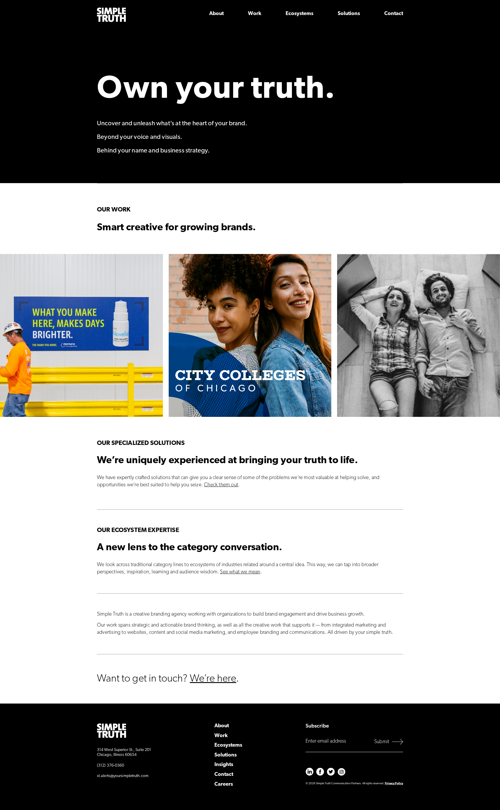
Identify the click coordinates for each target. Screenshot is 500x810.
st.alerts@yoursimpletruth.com (122, 776)
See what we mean (240, 572)
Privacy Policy (394, 783)
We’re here (213, 679)
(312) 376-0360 (110, 765)
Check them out (221, 485)
